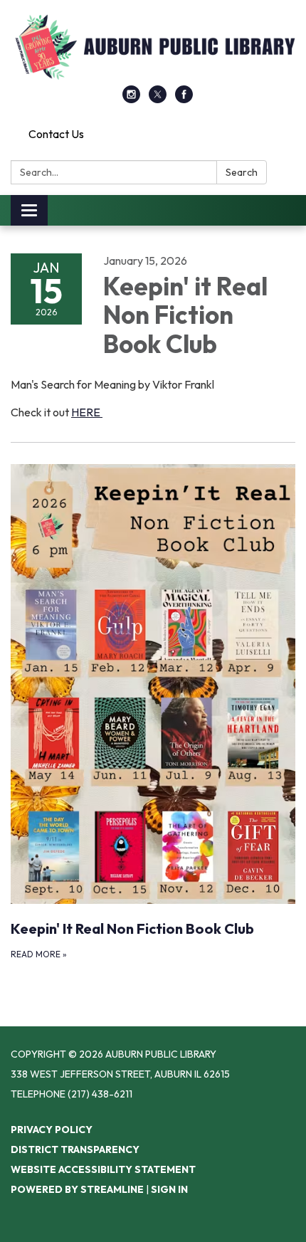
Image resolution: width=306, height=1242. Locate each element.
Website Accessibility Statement (103, 1169)
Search (242, 172)
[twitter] (158, 99)
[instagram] (131, 99)
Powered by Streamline (77, 1189)
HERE (86, 412)
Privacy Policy (52, 1129)
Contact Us (56, 134)
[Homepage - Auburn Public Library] (153, 49)
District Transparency (75, 1149)
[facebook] (184, 99)
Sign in (169, 1189)
